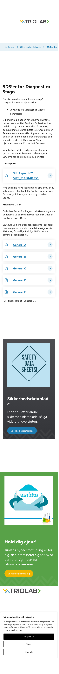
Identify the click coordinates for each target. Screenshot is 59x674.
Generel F (19, 292)
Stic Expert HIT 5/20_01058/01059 (26, 175)
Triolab (11, 47)
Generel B (19, 256)
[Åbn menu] (55, 21)
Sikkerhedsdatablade (30, 47)
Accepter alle (28, 636)
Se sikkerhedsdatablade (22, 430)
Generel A (19, 244)
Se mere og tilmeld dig (19, 573)
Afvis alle (29, 651)
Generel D (19, 280)
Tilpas (28, 644)
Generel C (19, 268)
